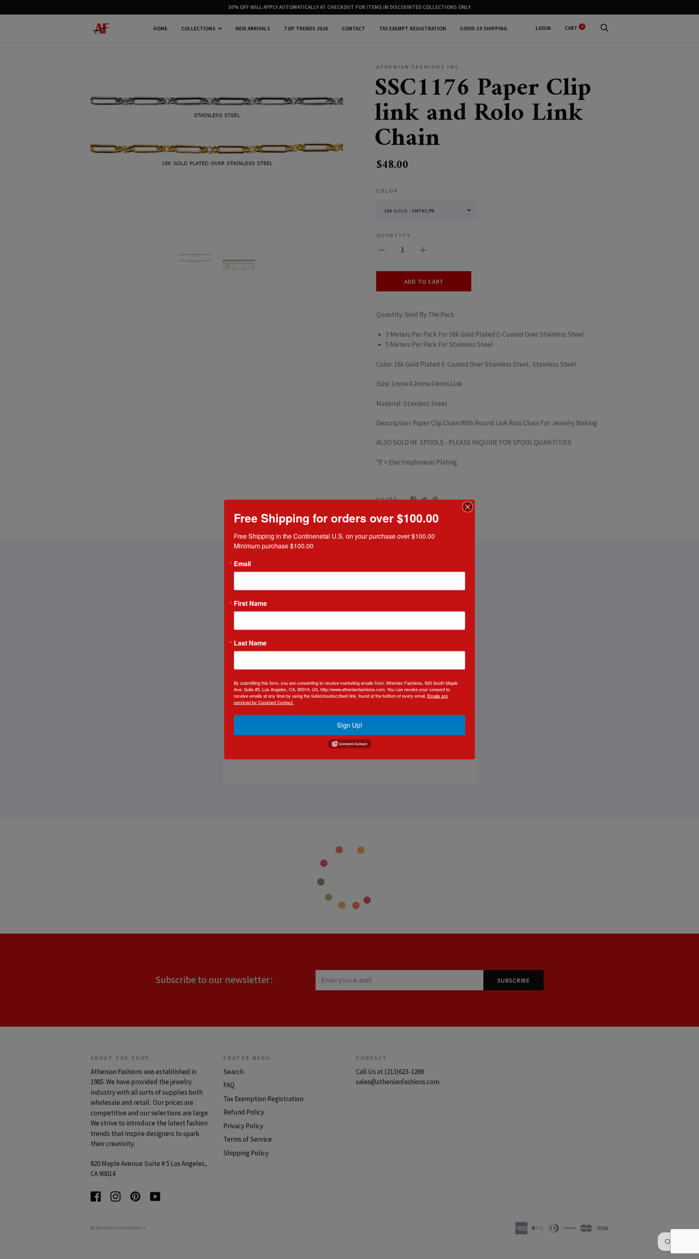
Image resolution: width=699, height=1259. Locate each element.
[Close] (467, 507)
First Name (250, 603)
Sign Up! (349, 724)
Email (242, 563)
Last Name (250, 642)
